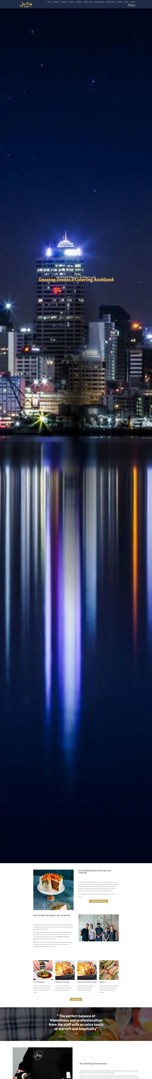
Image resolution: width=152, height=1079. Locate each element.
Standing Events (99, 2)
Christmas (79, 2)
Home (49, 2)
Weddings (64, 2)
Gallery (132, 5)
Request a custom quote (99, 901)
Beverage (119, 2)
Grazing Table (88, 2)
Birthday (71, 2)
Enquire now (77, 999)
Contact (132, 2)
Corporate (55, 2)
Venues (126, 2)
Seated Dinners (110, 2)
